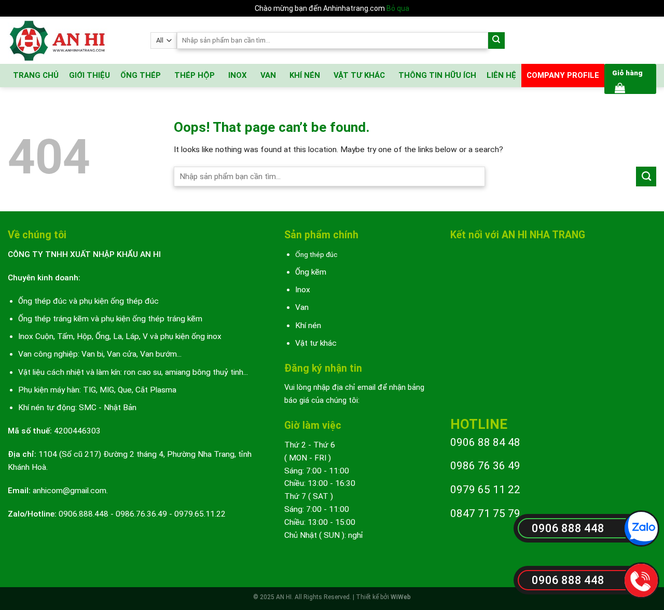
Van (302, 307)
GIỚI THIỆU (89, 75)
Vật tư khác (316, 343)
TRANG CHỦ (36, 75)
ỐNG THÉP (140, 75)
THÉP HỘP (194, 75)
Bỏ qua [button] (397, 8)
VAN (268, 75)
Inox (302, 289)
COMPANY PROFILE (563, 75)
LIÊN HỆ (501, 75)
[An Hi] (71, 40)
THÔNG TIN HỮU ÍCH (437, 75)
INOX (237, 75)
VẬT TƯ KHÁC (359, 75)
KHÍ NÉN (304, 75)
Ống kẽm (310, 272)
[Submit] (496, 40)
